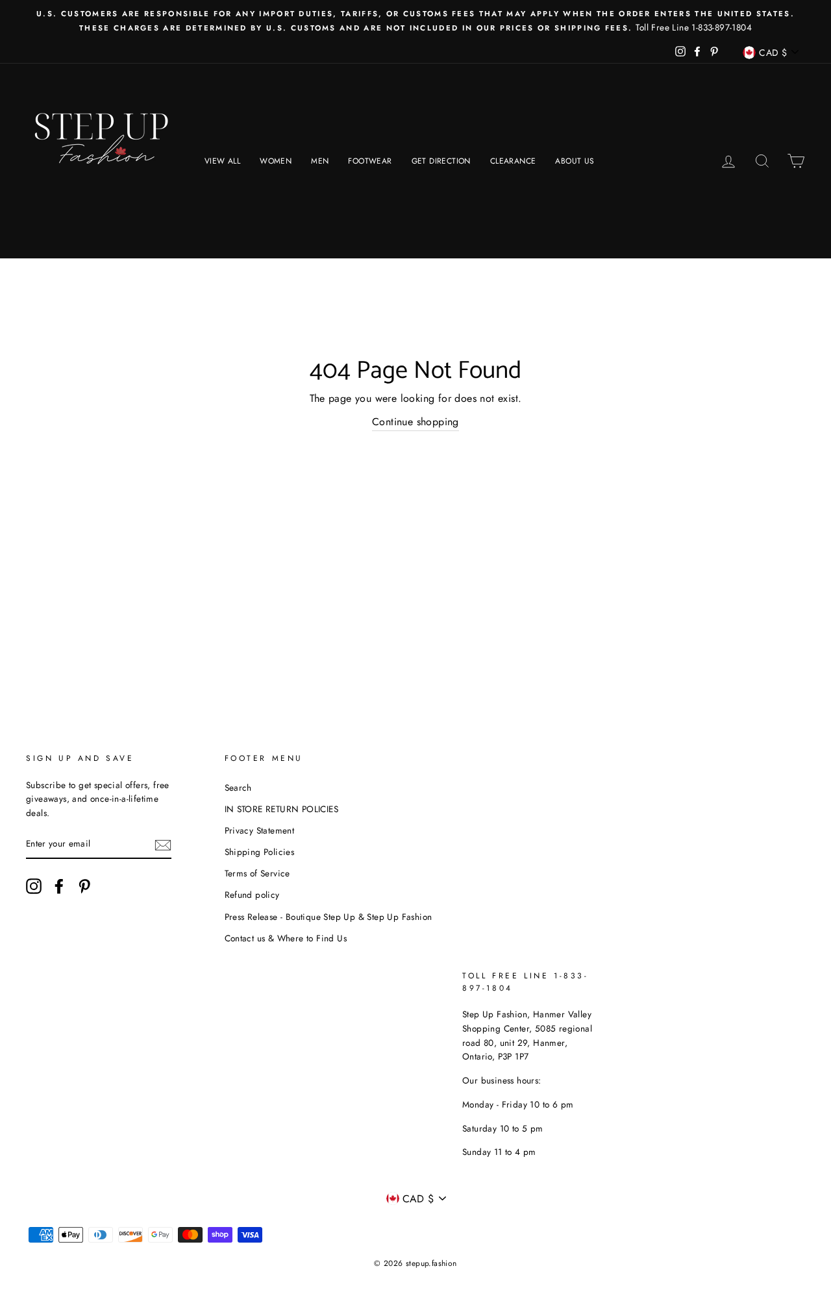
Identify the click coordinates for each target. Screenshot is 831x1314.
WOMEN (275, 161)
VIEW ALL (222, 161)
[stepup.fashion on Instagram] (34, 886)
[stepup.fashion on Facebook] (59, 886)
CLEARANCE (513, 161)
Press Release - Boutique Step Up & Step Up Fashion (328, 916)
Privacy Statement (260, 830)
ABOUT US (574, 161)
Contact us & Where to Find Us (286, 938)
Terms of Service (257, 873)
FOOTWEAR (369, 161)
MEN (320, 161)
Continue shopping (415, 421)
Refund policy (252, 894)
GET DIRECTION (441, 161)
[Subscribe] (163, 844)
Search (238, 787)
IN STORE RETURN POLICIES (282, 808)
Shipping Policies (260, 851)
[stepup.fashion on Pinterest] (84, 886)
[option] (415, 20)
